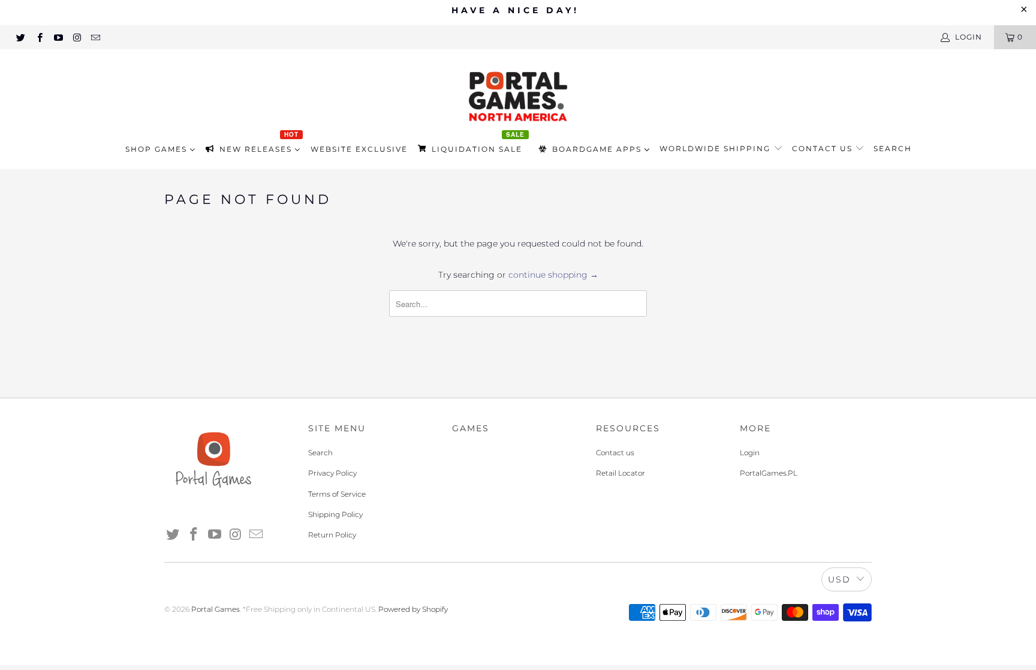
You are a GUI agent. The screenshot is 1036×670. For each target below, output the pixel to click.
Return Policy (332, 534)
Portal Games (215, 609)
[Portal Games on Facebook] (39, 36)
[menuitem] (160, 149)
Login (750, 452)
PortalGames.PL (768, 472)
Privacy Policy (332, 472)
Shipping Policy (335, 514)
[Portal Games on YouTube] (58, 36)
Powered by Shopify (413, 609)
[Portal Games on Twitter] (20, 36)
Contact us (824, 148)
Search (893, 148)
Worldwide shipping (716, 148)
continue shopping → (553, 274)
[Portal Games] (518, 95)
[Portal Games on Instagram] (76, 36)
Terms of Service (337, 493)
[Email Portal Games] (95, 36)
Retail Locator (620, 472)
